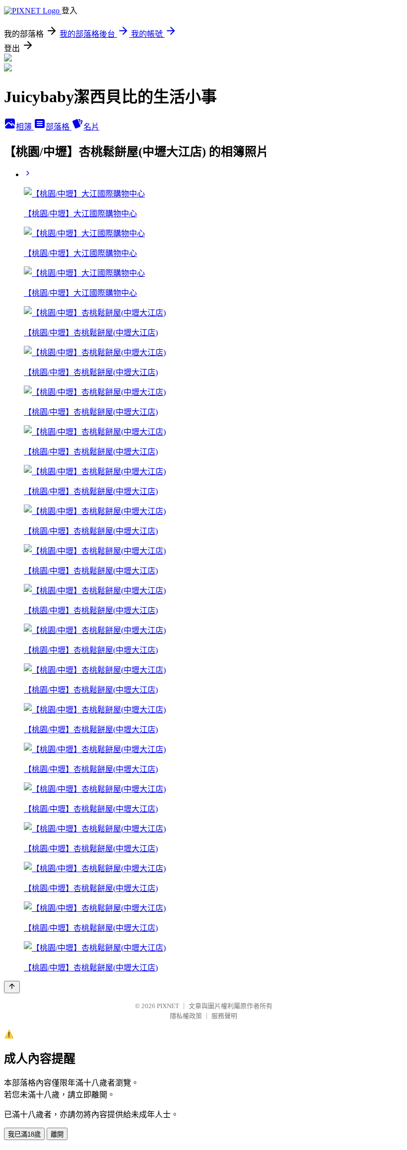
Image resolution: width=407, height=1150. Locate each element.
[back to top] (12, 987)
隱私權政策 (186, 1016)
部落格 (58, 127)
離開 (57, 1134)
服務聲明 (224, 1016)
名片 (91, 127)
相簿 (25, 127)
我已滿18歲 (24, 1134)
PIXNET (168, 1006)
